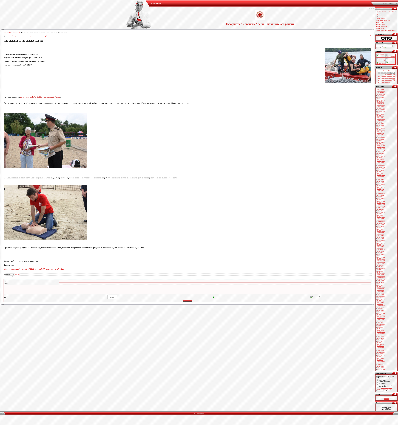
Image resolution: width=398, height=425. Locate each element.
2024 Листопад (381, 336)
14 (384, 78)
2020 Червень (381, 254)
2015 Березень (381, 156)
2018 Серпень (381, 220)
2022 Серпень (381, 294)
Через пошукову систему (385, 385)
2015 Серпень (381, 164)
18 (19, 32)
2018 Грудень (380, 226)
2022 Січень (380, 283)
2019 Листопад (381, 243)
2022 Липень (380, 293)
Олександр (17, 274)
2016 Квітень (380, 176)
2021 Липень (380, 274)
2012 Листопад (381, 112)
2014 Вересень (381, 147)
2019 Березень (381, 231)
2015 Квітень (380, 157)
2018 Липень (380, 218)
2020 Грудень (380, 263)
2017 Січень (380, 190)
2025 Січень (380, 339)
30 (389, 82)
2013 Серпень (381, 126)
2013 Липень (380, 125)
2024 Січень (380, 321)
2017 (10, 32)
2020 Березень (381, 249)
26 (379, 82)
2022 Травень (380, 290)
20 (381, 80)
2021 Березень (381, 268)
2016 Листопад (381, 187)
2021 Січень (380, 265)
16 (389, 78)
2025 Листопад (381, 355)
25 (393, 80)
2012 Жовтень (381, 111)
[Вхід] (373, 8)
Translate (389, 47)
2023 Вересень (381, 314)
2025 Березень (381, 342)
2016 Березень (381, 175)
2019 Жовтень (381, 241)
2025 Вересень (381, 352)
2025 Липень (380, 349)
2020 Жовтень (381, 260)
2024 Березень (381, 324)
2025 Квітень (380, 344)
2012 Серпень (381, 108)
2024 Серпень (381, 332)
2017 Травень (380, 196)
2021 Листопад (381, 280)
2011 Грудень (380, 95)
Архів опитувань (387, 389)
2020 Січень (380, 246)
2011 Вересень (381, 91)
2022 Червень (381, 291)
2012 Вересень (381, 109)
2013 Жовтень (381, 129)
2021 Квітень (380, 269)
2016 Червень (381, 179)
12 (379, 78)
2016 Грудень (380, 189)
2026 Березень (381, 361)
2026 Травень (380, 364)
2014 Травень (380, 140)
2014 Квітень (380, 139)
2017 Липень (380, 199)
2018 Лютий (380, 210)
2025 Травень (380, 346)
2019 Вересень (381, 240)
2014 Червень (381, 142)
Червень (15, 32)
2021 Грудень (380, 282)
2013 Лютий (380, 117)
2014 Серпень (381, 145)
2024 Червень (381, 328)
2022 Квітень (380, 288)
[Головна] (369, 8)
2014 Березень (381, 137)
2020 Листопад (381, 262)
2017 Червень (381, 198)
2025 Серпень (381, 350)
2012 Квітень (380, 101)
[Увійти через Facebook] (386, 38)
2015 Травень (380, 159)
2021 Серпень (381, 276)
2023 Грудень (380, 319)
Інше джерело (382, 386)
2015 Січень (380, 153)
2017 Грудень (380, 207)
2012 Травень (380, 103)
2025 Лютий (380, 341)
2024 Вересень (381, 333)
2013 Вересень (381, 128)
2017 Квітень (380, 195)
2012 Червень (381, 105)
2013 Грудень (380, 133)
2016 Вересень (381, 184)
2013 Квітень (380, 120)
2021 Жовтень (381, 279)
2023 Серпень (381, 313)
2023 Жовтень (381, 316)
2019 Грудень (380, 245)
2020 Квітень (380, 251)
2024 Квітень (380, 325)
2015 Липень (380, 162)
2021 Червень (381, 272)
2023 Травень (380, 308)
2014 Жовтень (381, 148)
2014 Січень (380, 134)
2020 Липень (380, 255)
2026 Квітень (380, 363)
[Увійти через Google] (390, 38)
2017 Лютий (380, 192)
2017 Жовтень (381, 204)
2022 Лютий (380, 285)
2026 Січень (380, 358)
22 (386, 80)
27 (381, 82)
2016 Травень (380, 178)
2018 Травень (380, 215)
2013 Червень (381, 123)
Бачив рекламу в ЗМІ (384, 381)
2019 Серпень (381, 238)
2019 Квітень (380, 232)
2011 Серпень (381, 89)
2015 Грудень (380, 170)
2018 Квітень (380, 213)
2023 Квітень (380, 307)
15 (386, 78)
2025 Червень (381, 347)
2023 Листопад (381, 318)
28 (384, 82)
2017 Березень (381, 193)
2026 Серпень (381, 369)
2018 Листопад (381, 224)
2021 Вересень (381, 277)
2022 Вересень (381, 296)
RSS (161, 3)
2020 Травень (380, 252)
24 (391, 80)
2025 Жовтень (381, 353)
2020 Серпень (381, 257)
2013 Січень (380, 115)
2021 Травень (380, 271)
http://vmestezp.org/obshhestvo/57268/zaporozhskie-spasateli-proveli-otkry (34, 269)
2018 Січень (380, 209)
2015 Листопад (381, 168)
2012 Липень (380, 106)
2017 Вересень (381, 203)
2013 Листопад (381, 131)
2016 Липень (380, 181)
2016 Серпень (381, 182)
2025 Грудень (380, 356)
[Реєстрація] (371, 8)
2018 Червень (381, 217)
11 (393, 76)
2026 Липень (380, 367)
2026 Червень (381, 366)
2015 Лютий (380, 154)
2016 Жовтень (381, 185)
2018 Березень (381, 212)
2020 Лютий (380, 248)
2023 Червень (381, 310)
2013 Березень (381, 119)
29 (386, 82)
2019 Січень (380, 227)
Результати (379, 389)
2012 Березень (381, 100)
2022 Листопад (381, 299)
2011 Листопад (381, 94)
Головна (6, 32)
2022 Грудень (380, 300)
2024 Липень (380, 330)
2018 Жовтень (381, 223)
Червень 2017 (386, 71)
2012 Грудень (380, 114)
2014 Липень (380, 143)
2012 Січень (380, 97)
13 (381, 78)
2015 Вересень (381, 165)
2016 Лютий (380, 173)
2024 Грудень (380, 338)
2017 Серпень (381, 201)
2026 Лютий (380, 360)
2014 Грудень (380, 151)
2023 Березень (381, 305)
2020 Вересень (381, 258)
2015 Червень (381, 161)
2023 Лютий (380, 304)
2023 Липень (380, 311)
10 (391, 76)
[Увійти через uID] (383, 38)
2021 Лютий (380, 266)
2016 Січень (380, 171)
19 (379, 80)
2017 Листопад (381, 206)
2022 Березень (381, 286)
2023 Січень (380, 302)
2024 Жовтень (381, 335)
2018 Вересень (381, 221)
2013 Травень (380, 122)
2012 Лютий (380, 98)
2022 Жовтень (381, 297)
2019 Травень (380, 234)
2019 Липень (380, 237)
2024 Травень (380, 327)
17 (391, 78)
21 (384, 80)
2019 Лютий (380, 229)
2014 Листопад (381, 150)
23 (389, 80)
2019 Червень (381, 235)
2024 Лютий (380, 322)
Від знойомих (382, 383)
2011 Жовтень (381, 92)
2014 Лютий (380, 136)
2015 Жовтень (381, 167)
